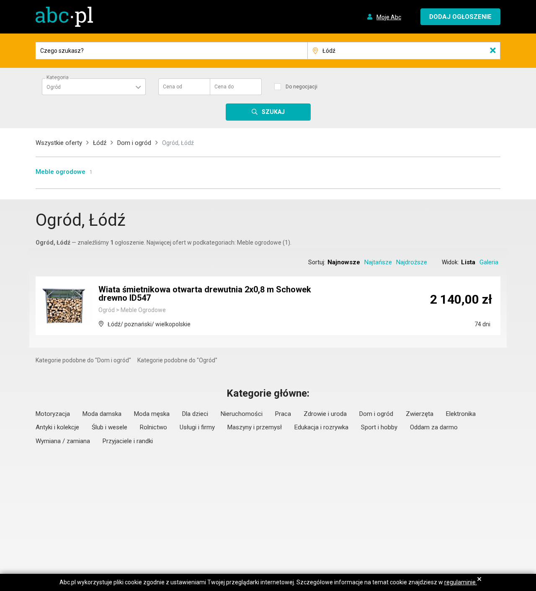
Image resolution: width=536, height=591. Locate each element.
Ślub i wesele (109, 427)
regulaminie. (460, 582)
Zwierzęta (419, 414)
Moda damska (101, 414)
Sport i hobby (379, 427)
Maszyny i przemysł (254, 427)
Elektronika (461, 414)
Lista (468, 262)
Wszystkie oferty (59, 143)
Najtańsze (378, 262)
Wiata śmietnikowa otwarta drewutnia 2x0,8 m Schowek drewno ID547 (204, 293)
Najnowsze (343, 262)
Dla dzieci (195, 414)
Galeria (488, 262)
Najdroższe (411, 262)
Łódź (99, 143)
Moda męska (152, 414)
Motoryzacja (53, 414)
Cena (172, 87)
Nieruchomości (242, 414)
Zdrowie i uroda (325, 414)
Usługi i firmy (197, 427)
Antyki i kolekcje (57, 427)
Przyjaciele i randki (128, 441)
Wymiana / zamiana (63, 441)
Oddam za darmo (434, 427)
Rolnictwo (153, 427)
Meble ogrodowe (60, 171)
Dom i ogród (134, 143)
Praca (283, 414)
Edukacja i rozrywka (321, 427)
